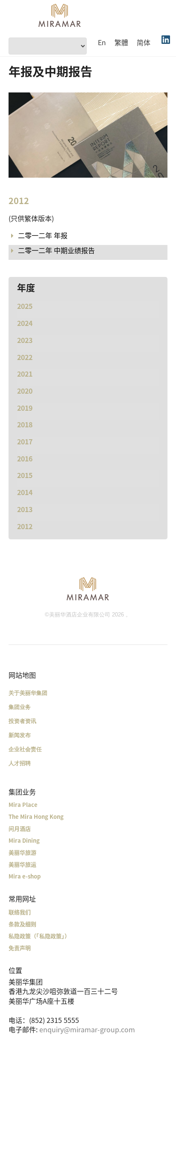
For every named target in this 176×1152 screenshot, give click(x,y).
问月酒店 (20, 828)
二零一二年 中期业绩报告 (56, 250)
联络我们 (20, 912)
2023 (24, 340)
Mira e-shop (25, 876)
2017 (24, 441)
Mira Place (23, 805)
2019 (24, 408)
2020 (24, 391)
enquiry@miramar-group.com (87, 1029)
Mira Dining (24, 840)
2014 (24, 492)
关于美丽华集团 (28, 693)
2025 (24, 306)
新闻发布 (20, 735)
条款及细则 (22, 924)
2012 (24, 526)
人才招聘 (20, 763)
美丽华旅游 (22, 852)
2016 (24, 458)
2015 (24, 475)
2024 (24, 323)
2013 (24, 509)
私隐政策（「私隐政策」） (39, 936)
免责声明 (20, 948)
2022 (24, 357)
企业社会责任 (25, 749)
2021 (24, 374)
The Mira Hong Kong (36, 816)
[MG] (88, 588)
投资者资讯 (22, 721)
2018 (24, 424)
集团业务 (20, 707)
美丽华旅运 (22, 864)
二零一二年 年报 (42, 235)
